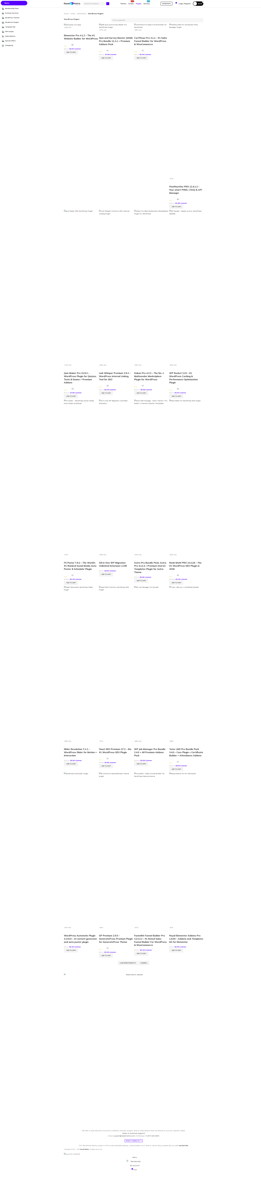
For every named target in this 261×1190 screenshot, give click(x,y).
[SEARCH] (107, 3)
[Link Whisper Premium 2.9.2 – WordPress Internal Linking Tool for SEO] (116, 287)
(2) (73, 389)
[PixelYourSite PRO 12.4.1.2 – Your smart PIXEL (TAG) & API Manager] (186, 100)
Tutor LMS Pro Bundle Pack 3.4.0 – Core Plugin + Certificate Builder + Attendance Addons (186, 752)
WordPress (81, 14)
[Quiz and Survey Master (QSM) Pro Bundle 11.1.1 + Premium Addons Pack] (116, 26)
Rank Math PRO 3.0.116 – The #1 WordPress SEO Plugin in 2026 (185, 566)
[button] (71, 52)
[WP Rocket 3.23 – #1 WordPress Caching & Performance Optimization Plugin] (186, 287)
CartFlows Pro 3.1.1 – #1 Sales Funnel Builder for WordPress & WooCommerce (150, 41)
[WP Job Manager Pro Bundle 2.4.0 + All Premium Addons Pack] (151, 663)
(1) (108, 50)
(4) (178, 199)
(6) (73, 45)
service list (183, 1145)
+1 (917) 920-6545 (152, 1136)
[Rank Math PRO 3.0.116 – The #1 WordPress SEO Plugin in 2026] (186, 476)
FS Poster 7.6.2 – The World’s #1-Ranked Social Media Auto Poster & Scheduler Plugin (80, 566)
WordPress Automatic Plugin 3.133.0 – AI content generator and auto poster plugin (80, 938)
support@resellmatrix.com (124, 1136)
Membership (166, 3)
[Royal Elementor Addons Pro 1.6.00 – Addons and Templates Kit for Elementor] (186, 849)
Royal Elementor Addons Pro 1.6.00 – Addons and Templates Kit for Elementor (186, 938)
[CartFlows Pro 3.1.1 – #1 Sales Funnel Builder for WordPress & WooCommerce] (151, 26)
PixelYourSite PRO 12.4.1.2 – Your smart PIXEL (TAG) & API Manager (185, 189)
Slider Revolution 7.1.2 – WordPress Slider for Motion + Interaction (80, 752)
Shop (73, 14)
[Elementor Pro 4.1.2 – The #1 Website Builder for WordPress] (72, 25)
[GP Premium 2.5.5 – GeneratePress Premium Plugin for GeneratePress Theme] (116, 849)
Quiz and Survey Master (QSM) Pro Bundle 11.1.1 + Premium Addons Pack (116, 41)
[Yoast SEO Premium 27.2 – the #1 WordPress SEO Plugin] (116, 663)
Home (66, 14)
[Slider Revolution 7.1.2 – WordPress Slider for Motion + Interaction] (81, 663)
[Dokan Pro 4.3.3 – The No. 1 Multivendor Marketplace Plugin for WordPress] (151, 287)
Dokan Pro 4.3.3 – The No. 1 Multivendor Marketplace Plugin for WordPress (149, 376)
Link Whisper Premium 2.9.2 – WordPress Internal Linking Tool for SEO (115, 376)
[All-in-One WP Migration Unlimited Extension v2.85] (116, 476)
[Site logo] (72, 3)
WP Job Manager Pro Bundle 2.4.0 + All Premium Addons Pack (149, 752)
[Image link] (133, 1050)
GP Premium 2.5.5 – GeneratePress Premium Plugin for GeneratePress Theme (116, 938)
